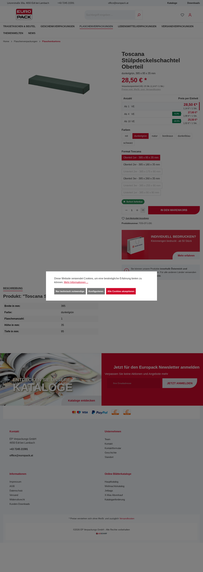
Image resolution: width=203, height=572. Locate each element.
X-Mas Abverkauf (114, 495)
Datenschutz (16, 490)
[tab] (13, 288)
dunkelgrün (140, 136)
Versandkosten (126, 518)
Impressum (15, 481)
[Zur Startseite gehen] (24, 14)
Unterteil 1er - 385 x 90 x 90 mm (141, 192)
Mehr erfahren (186, 255)
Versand (14, 495)
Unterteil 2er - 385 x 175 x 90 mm (141, 171)
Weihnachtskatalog (114, 486)
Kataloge (172, 3)
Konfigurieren (95, 291)
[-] (126, 210)
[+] (137, 210)
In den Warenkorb (174, 210)
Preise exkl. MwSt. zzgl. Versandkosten (141, 89)
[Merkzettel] (182, 15)
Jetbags (109, 490)
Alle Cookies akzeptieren (121, 291)
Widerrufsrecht (17, 499)
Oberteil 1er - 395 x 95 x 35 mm (140, 157)
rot (126, 136)
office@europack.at (118, 3)
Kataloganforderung (115, 499)
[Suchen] (139, 15)
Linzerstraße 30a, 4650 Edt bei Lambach (28, 3)
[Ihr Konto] (190, 15)
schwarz (128, 143)
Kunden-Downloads (20, 504)
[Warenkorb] (196, 13)
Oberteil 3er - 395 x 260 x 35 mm (141, 178)
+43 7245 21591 (66, 3)
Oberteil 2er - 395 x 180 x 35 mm (141, 164)
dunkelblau (184, 136)
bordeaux (167, 136)
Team (107, 439)
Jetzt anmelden (180, 383)
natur (154, 136)
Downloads (193, 3)
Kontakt (109, 443)
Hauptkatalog (111, 481)
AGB (12, 486)
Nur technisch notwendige (70, 291)
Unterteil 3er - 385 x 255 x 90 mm (141, 185)
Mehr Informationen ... (76, 282)
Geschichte (111, 452)
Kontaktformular (113, 448)
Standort (109, 457)
